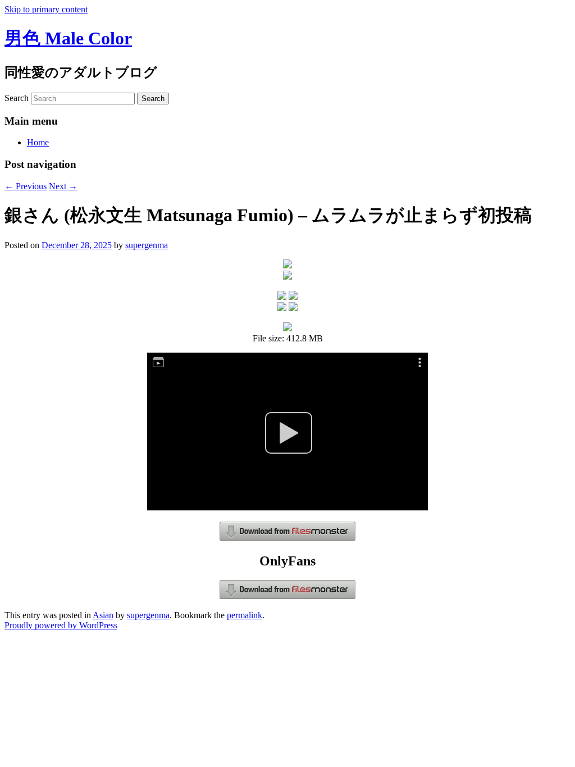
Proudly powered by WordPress (60, 625)
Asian (103, 615)
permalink (244, 615)
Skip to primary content (46, 9)
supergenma (146, 245)
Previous (25, 186)
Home (38, 142)
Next (63, 186)
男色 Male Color (68, 38)
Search (16, 98)
